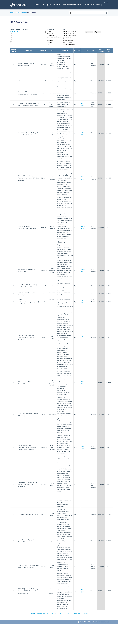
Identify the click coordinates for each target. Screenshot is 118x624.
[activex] (54, 31)
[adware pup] (54, 33)
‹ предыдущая (41, 613)
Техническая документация (71, 5)
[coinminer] (54, 42)
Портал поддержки (21, 12)
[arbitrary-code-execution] (72, 35)
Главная (12, 12)
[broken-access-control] (54, 39)
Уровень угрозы (15, 29)
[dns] (54, 44)
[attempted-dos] (72, 39)
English (100, 2)
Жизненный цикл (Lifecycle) (92, 5)
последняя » (86, 613)
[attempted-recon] (72, 41)
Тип (63, 29)
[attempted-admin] (72, 37)
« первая (32, 613)
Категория (50, 29)
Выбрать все (14, 31)
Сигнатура (25, 29)
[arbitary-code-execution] (72, 31)
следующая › (77, 613)
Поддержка (47, 5)
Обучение (56, 5)
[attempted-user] (72, 42)
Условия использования (14, 622)
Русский (106, 2)
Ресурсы (37, 5)
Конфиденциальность (27, 622)
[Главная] (18, 4)
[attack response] (54, 35)
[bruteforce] (54, 41)
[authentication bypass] (72, 44)
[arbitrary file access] (72, 33)
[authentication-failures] (54, 37)
